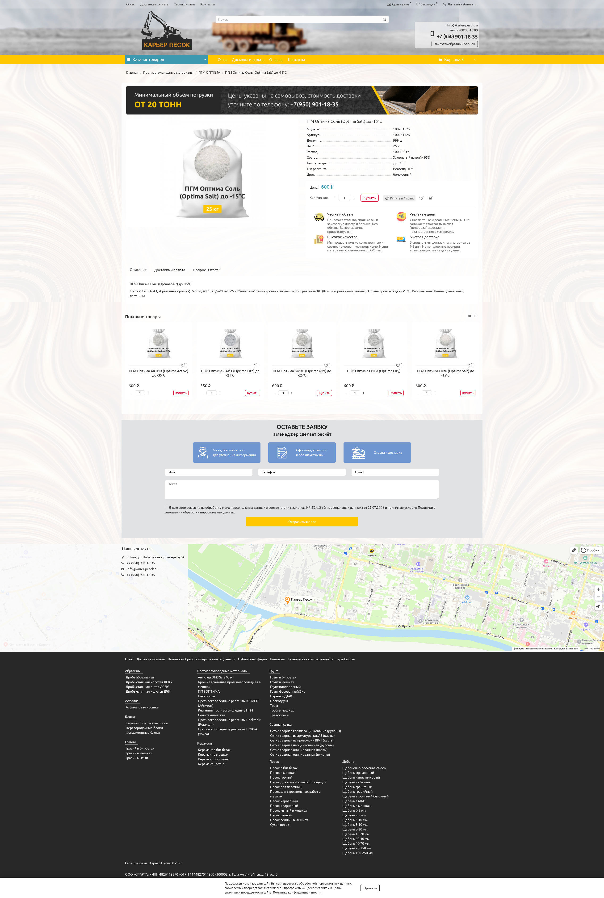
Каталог (148, 59)
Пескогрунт (279, 701)
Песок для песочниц (286, 787)
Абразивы (133, 671)
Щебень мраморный (358, 773)
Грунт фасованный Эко (287, 691)
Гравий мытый (137, 758)
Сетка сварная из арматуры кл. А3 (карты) (302, 735)
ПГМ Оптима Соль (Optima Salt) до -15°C (445, 373)
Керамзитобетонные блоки (147, 723)
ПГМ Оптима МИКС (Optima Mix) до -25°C (302, 373)
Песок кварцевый (284, 806)
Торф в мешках (282, 710)
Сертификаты (184, 4)
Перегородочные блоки (144, 728)
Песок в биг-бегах (284, 768)
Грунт (273, 671)
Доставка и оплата (154, 4)
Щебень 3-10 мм (355, 820)
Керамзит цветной (212, 764)
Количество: (319, 197)
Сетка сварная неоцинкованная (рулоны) (302, 745)
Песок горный (281, 777)
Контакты (207, 4)
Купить (370, 198)
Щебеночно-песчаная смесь (364, 768)
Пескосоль (206, 696)
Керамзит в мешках (213, 754)
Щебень (348, 761)
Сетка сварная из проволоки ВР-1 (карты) (302, 740)
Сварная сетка (280, 724)
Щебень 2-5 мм (354, 815)
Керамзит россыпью (213, 759)
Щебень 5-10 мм (355, 824)
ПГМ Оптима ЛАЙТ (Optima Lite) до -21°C (230, 373)
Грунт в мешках (282, 682)
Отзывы (276, 59)
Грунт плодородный (285, 687)
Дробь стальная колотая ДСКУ (149, 682)
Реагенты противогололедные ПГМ (225, 710)
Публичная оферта (252, 659)
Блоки (130, 717)
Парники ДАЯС (281, 696)
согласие (193, 507)
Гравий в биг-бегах (140, 748)
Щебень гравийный (357, 791)
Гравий (130, 742)
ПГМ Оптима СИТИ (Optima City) (373, 371)
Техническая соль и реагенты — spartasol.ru (321, 659)
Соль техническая (212, 715)
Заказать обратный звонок (454, 44)
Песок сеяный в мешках (289, 820)
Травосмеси (279, 715)
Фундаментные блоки (143, 732)
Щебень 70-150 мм (356, 848)
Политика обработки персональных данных (201, 659)
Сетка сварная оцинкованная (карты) (299, 750)
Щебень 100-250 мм (357, 853)
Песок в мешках (282, 773)
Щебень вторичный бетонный (365, 796)
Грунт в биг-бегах (283, 677)
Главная (132, 72)
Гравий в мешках (139, 753)
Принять (370, 888)
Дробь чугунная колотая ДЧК (148, 691)
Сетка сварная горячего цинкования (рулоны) (305, 731)
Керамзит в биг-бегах (214, 750)
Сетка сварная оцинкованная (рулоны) (300, 754)
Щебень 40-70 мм (355, 843)
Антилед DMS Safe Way (215, 677)
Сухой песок (279, 824)
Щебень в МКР (353, 801)
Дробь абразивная (140, 677)
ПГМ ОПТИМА (209, 72)
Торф (274, 705)
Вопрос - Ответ (206, 269)
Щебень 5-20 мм (355, 829)
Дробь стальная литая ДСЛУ (147, 687)
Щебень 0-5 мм (354, 810)
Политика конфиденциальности (297, 892)
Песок (274, 761)
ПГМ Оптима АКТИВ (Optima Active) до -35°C (158, 373)
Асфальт (131, 701)
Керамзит (204, 743)
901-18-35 (457, 36)
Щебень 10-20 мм (355, 834)
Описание (138, 270)
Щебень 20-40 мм (355, 839)
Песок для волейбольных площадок (298, 782)
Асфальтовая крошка (142, 707)
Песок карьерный (284, 801)
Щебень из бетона (356, 782)
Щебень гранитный (357, 787)
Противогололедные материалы (168, 72)
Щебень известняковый (361, 777)
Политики (425, 507)
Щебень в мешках (356, 806)
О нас (130, 4)
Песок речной (281, 815)
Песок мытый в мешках (288, 810)
